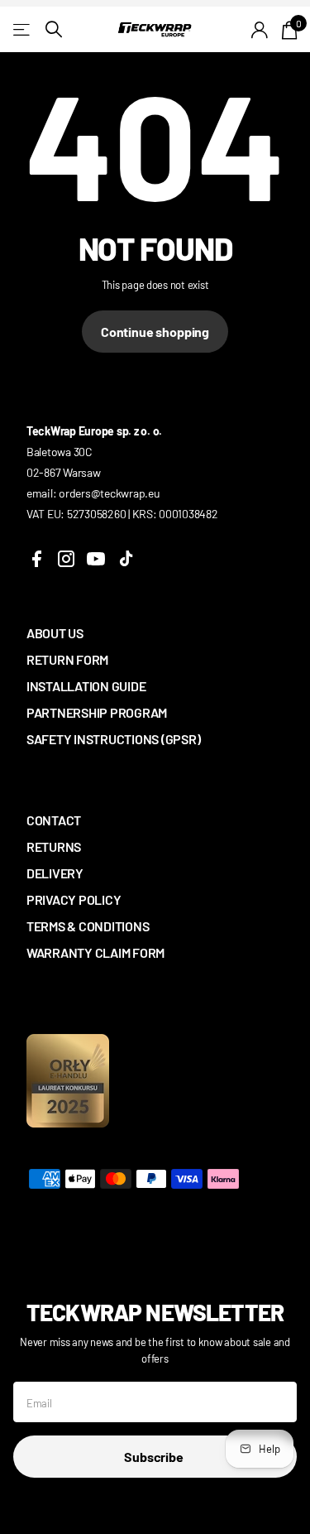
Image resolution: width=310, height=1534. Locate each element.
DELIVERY (54, 873)
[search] (53, 29)
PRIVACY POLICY (73, 899)
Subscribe (154, 1456)
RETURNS (53, 846)
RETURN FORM (67, 659)
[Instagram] (66, 559)
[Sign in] (260, 30)
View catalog (22, 29)
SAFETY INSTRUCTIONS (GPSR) (113, 739)
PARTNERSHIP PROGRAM (96, 712)
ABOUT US (54, 633)
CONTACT (53, 820)
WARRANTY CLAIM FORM (95, 952)
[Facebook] (36, 559)
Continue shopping (155, 331)
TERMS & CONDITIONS (87, 926)
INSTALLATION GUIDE (85, 686)
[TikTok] (126, 559)
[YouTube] (96, 559)
